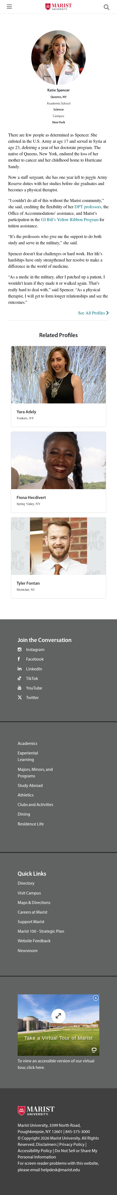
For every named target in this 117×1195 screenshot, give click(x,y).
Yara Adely (26, 412)
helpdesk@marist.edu (60, 1169)
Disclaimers (46, 1144)
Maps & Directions (34, 902)
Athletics (25, 795)
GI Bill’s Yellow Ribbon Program (69, 219)
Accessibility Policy (35, 1150)
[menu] (8, 8)
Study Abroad (30, 785)
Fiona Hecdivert (31, 498)
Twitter (32, 697)
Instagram (35, 649)
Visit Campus (29, 893)
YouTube (34, 688)
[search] (109, 7)
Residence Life (31, 824)
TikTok (32, 678)
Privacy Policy (72, 1144)
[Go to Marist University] (58, 7)
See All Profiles (92, 313)
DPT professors (88, 206)
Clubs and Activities (35, 804)
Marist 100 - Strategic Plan (41, 931)
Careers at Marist (32, 912)
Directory (26, 883)
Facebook (35, 659)
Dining (24, 814)
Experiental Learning (28, 756)
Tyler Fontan (28, 583)
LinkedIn (34, 668)
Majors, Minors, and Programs (35, 772)
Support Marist (31, 921)
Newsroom (28, 950)
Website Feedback (34, 940)
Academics (27, 743)
